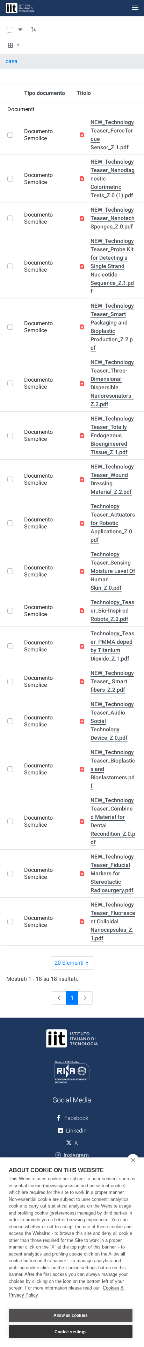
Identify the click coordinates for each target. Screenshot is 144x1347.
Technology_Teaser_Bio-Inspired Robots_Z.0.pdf (112, 610)
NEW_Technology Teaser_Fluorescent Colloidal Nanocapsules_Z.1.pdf (113, 921)
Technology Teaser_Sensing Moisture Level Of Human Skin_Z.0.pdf (113, 571)
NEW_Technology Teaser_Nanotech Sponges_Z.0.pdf (113, 218)
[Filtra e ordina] (20, 30)
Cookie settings (71, 1331)
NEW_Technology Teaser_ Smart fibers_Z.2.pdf (112, 681)
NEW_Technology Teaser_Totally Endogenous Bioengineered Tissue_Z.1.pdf (112, 435)
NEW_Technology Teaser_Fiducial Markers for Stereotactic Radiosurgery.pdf (112, 873)
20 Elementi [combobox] (74, 964)
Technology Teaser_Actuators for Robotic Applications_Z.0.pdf (113, 523)
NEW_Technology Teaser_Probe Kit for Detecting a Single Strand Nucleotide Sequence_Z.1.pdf (112, 266)
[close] (133, 1160)
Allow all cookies (70, 1315)
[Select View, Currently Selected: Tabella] (14, 45)
